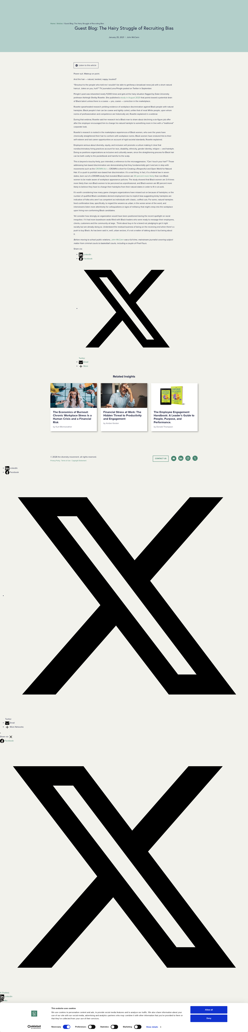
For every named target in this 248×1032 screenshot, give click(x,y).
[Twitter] (126, 595)
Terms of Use (66, 461)
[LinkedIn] (7, 468)
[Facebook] (7, 472)
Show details (152, 1027)
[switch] (91, 1027)
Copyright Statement (79, 461)
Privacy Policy (55, 461)
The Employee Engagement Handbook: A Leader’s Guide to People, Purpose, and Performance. (174, 417)
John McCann (117, 239)
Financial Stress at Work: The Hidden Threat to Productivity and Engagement (122, 415)
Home (52, 23)
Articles (60, 23)
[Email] (7, 723)
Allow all (209, 1010)
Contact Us (160, 458)
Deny (209, 1018)
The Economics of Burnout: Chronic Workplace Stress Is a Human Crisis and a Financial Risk (72, 417)
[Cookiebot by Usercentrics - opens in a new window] (34, 1027)
